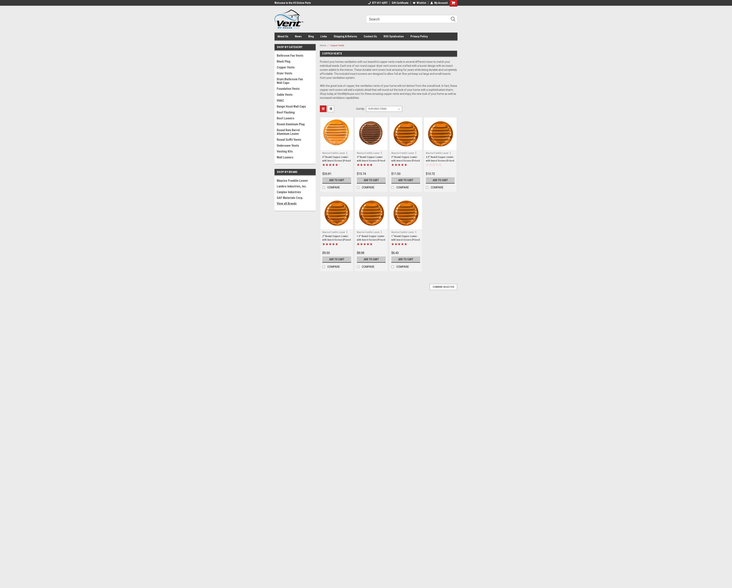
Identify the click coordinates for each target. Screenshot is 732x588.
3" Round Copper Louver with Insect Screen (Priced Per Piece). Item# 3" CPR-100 (405, 162)
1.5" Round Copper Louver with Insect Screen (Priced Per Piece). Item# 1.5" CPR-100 (371, 241)
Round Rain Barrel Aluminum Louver (288, 132)
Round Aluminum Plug (291, 124)
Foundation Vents (288, 89)
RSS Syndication (394, 36)
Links (323, 36)
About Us (282, 36)
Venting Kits (285, 151)
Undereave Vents (288, 145)
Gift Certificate (400, 2)
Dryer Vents (284, 73)
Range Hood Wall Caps (291, 106)
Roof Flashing (286, 112)
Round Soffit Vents (289, 139)
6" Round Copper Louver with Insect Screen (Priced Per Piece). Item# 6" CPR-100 (336, 162)
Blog (311, 36)
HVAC (280, 100)
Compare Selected (443, 287)
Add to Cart (336, 180)
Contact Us (370, 36)
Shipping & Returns (345, 36)
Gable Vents (285, 94)
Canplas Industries (289, 192)
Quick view (337, 147)
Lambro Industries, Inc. (292, 186)
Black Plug (283, 61)
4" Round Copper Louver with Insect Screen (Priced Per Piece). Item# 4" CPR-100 (371, 162)
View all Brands (287, 203)
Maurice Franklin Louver (292, 180)
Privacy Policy (419, 36)
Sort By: (360, 108)
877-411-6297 (379, 2)
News (298, 36)
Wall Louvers (285, 157)
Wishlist (421, 2)
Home (323, 45)
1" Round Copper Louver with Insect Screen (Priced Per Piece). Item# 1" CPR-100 (405, 241)
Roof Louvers (285, 118)
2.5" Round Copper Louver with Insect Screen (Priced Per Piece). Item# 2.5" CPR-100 (440, 162)
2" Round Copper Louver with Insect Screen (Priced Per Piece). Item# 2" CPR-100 (336, 241)
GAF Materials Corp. (290, 198)
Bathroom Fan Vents (290, 55)
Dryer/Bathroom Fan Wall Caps (290, 81)
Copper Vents (286, 67)
